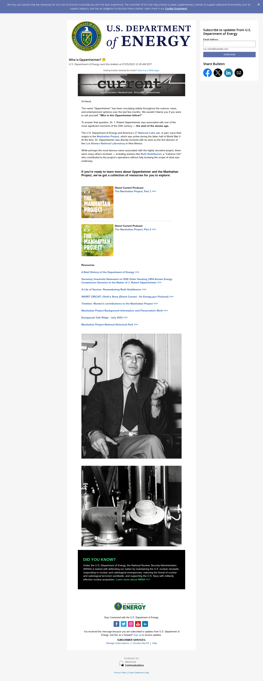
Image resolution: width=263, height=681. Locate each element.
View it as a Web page (148, 70)
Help (154, 643)
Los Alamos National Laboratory (105, 143)
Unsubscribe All (141, 643)
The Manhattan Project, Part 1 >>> (135, 191)
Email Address (210, 39)
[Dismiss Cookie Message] (258, 3)
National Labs (146, 132)
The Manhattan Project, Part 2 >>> (135, 229)
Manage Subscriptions (117, 643)
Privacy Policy (120, 673)
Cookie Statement (176, 8)
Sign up (137, 635)
